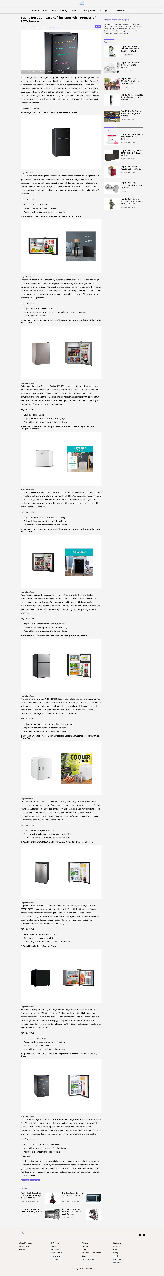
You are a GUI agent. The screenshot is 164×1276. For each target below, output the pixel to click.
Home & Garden (39, 10)
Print (98, 26)
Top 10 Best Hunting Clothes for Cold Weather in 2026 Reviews (132, 201)
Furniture (116, 1246)
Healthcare (117, 1259)
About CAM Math (25, 1243)
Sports (75, 10)
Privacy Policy (24, 1246)
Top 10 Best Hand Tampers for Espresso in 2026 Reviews (131, 185)
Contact (22, 1249)
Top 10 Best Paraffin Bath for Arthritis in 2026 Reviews (132, 136)
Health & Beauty (59, 10)
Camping (85, 1249)
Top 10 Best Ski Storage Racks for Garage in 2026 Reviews (132, 113)
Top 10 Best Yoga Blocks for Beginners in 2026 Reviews (131, 152)
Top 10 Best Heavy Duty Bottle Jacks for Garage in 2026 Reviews (31, 1195)
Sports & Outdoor (57, 1259)
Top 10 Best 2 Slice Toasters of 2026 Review (131, 167)
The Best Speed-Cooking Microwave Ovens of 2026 (72, 1195)
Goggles (116, 1256)
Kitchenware (25, 1180)
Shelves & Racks (35, 1180)
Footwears (117, 1243)
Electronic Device (88, 1259)
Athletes (85, 1243)
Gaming (116, 1249)
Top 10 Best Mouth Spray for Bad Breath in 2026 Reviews (132, 97)
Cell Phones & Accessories (91, 1253)
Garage (103, 10)
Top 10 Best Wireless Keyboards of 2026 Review (130, 64)
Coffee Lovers (118, 10)
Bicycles (85, 1246)
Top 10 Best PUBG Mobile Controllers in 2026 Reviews (130, 81)
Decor (84, 1256)
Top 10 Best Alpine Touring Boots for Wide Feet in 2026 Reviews (131, 48)
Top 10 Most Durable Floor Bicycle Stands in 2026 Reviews (72, 1211)
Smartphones (89, 10)
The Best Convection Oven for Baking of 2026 (31, 1210)
